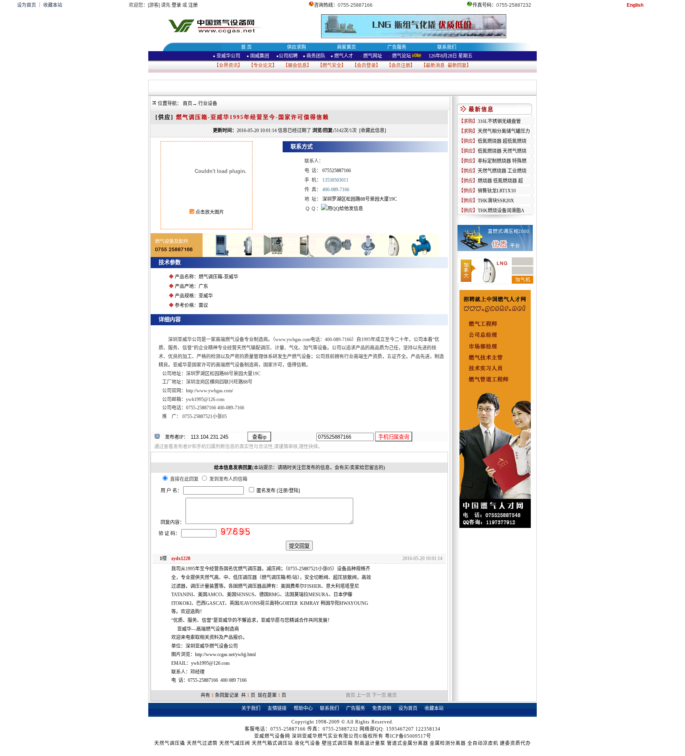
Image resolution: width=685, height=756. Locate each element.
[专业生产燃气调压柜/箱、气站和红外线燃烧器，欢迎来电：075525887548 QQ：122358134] (295, 255)
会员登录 (366, 65)
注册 (193, 5)
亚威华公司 (226, 56)
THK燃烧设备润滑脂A (501, 210)
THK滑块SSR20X (496, 200)
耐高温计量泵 (369, 743)
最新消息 (435, 65)
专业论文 (262, 65)
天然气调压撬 (169, 743)
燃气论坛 (401, 56)
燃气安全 (331, 65)
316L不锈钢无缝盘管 (499, 121)
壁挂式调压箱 (337, 743)
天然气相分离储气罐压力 (504, 131)
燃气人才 (343, 56)
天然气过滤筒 (202, 743)
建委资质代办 (515, 743)
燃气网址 (372, 56)
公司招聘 (288, 56)
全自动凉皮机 (482, 743)
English (635, 5)
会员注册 (400, 65)
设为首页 (26, 5)
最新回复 (457, 65)
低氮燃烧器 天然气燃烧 (502, 151)
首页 (187, 103)
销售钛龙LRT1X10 (497, 191)
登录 (176, 5)
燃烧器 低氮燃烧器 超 (500, 181)
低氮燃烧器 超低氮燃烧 (502, 141)
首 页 (246, 47)
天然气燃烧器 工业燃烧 (502, 171)
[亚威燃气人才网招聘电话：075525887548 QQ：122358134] (495, 526)
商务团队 (315, 56)
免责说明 (381, 708)
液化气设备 (307, 743)
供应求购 (296, 47)
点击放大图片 (209, 212)
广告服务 (396, 47)
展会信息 (297, 65)
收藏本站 (52, 5)
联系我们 (446, 47)
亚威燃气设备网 (272, 736)
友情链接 (277, 708)
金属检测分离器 (448, 743)
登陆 (293, 490)
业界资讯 (228, 65)
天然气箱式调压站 (272, 743)
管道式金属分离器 (407, 743)
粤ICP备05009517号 (408, 736)
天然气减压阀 (234, 743)
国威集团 (259, 56)
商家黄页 (346, 47)
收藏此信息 (373, 130)
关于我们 (250, 708)
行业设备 (207, 103)
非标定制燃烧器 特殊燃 (502, 161)
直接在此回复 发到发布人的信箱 (208, 479)
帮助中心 (303, 708)
